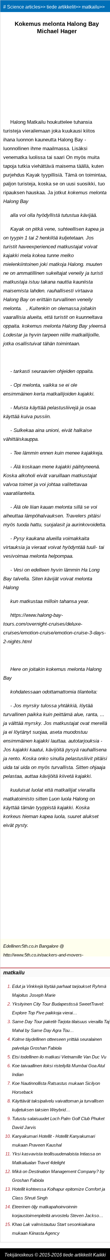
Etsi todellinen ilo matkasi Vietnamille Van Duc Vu (59, 1056)
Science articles (23, 6)
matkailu (90, 6)
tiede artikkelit (61, 6)
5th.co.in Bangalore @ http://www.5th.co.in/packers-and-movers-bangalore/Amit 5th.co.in (43, 955)
